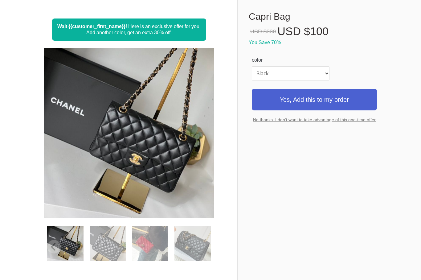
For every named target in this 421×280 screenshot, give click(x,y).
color (257, 60)
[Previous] (57, 141)
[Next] (201, 141)
